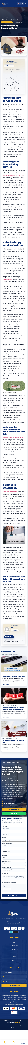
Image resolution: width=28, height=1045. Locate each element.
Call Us (6, 981)
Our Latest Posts (7, 22)
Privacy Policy (20, 1025)
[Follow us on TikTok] (23, 928)
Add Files (8, 889)
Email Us (7, 977)
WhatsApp (23, 1043)
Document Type (6, 867)
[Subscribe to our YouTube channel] (15, 928)
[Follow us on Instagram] (8, 928)
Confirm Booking (15, 985)
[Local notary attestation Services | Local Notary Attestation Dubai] (14, 696)
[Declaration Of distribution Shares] (14, 664)
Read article (6, 684)
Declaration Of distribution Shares (13, 676)
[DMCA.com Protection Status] (14, 932)
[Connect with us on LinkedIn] (12, 928)
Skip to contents (9, 66)
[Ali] (7, 629)
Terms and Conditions (9, 1025)
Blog (7, 17)
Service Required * (7, 861)
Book (5, 1043)
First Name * (5, 826)
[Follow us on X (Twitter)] (19, 928)
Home (2, 17)
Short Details (6, 873)
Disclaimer (14, 1028)
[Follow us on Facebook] (5, 928)
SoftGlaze (18, 1022)
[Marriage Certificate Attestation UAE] (14, 729)
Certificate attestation (10, 492)
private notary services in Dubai (13, 175)
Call (14, 1043)
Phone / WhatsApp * (7, 843)
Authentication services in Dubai (13, 437)
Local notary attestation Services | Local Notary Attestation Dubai (13, 708)
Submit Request (15, 895)
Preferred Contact (7, 849)
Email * (4, 837)
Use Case (4, 855)
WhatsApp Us (8, 972)
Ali (12, 628)
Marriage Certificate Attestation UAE (13, 741)
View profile (9, 636)
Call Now (14, 809)
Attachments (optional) (9, 882)
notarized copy (8, 279)
